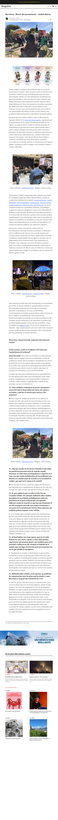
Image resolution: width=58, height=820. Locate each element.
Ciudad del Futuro (27, 188)
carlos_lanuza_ (27, 19)
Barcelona (10, 622)
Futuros (27, 622)
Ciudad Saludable (23, 203)
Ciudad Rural (34, 203)
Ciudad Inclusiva (45, 203)
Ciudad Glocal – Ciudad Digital (33, 294)
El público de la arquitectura (13, 677)
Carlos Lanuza (14, 19)
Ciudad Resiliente (15, 205)
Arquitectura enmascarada (12, 738)
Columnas (7, 674)
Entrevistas (32, 690)
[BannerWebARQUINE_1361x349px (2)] (29, 645)
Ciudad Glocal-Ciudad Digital (33, 205)
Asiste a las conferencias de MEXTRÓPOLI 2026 (29, 2)
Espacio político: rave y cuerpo (39, 677)
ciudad (24, 622)
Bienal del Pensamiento (32, 120)
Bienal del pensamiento (17, 622)
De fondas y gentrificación (12, 711)
